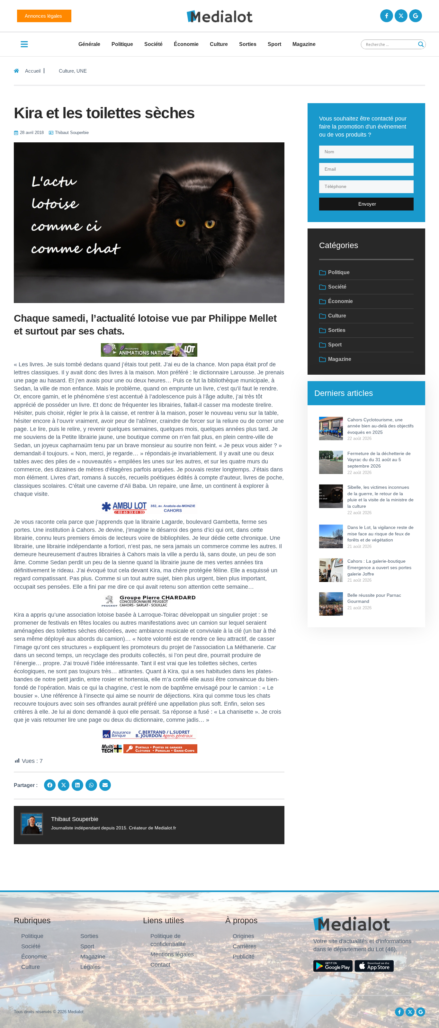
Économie (186, 44)
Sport (274, 44)
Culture (219, 44)
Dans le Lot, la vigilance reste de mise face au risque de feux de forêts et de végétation (380, 533)
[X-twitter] (401, 15)
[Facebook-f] (386, 15)
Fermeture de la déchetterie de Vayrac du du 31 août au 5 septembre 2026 (379, 460)
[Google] (415, 15)
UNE (81, 71)
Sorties (247, 44)
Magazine (304, 44)
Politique (122, 44)
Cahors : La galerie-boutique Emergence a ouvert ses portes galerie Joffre (379, 567)
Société (153, 44)
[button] (50, 785)
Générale (89, 44)
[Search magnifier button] (421, 44)
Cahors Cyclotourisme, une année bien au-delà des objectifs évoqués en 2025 (380, 426)
